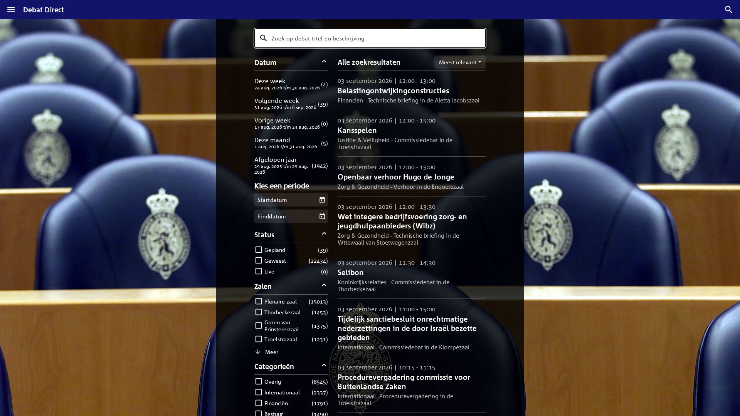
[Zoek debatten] (729, 9)
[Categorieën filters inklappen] (324, 366)
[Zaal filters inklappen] (324, 286)
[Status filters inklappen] (324, 234)
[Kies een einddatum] (322, 216)
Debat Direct (43, 9)
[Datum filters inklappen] (324, 62)
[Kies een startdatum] (322, 199)
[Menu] (11, 9)
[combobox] (370, 38)
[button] (291, 84)
